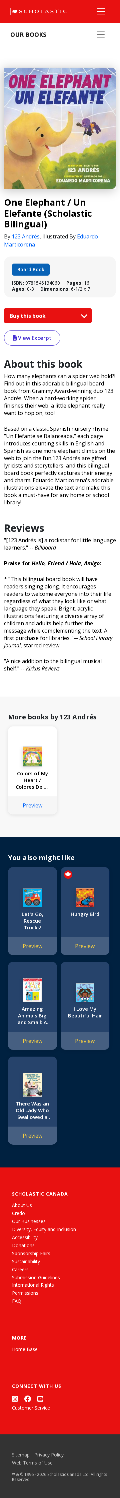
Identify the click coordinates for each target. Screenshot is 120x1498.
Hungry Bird (85, 914)
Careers (20, 1269)
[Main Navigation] (101, 11)
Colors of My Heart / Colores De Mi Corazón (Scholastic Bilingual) (32, 780)
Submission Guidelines (36, 1277)
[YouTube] (40, 1398)
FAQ (16, 1301)
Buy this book (28, 315)
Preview (32, 805)
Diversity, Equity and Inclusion (44, 1229)
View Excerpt (34, 338)
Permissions (25, 1293)
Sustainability (26, 1261)
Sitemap (21, 1454)
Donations (23, 1245)
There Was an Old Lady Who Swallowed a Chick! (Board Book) (32, 1110)
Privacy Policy (49, 1454)
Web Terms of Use (32, 1462)
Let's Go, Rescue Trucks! (32, 921)
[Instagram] (15, 1398)
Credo (18, 1213)
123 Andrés (26, 236)
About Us (22, 1205)
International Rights (33, 1285)
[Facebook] (27, 1398)
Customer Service (31, 1408)
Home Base (25, 1349)
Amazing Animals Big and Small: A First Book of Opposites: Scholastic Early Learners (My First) (32, 1015)
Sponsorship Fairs (31, 1253)
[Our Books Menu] (101, 34)
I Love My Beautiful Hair (85, 1012)
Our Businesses (29, 1221)
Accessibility (25, 1237)
